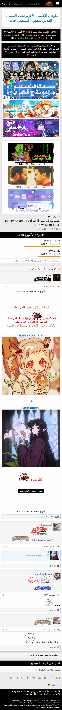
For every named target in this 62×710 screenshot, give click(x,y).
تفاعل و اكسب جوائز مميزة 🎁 (42, 31)
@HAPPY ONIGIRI (31, 335)
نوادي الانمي (25, 48)
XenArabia (27, 694)
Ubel (46, 552)
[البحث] (3, 3)
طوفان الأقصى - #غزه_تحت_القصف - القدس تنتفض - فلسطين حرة (31, 18)
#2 (3, 546)
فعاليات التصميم (48, 51)
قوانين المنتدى (21, 37)
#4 (3, 629)
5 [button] (55, 243)
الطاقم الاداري (40, 37)
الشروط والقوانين (38, 691)
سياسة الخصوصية (19, 691)
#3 (3, 595)
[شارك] (7, 286)
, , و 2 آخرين (43, 516)
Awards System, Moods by (35, 703)
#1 (3, 286)
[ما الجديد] (9, 3)
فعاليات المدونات (29, 51)
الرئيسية (41, 694)
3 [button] (55, 254)
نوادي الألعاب (40, 48)
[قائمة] (57, 3)
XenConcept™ (48, 705)
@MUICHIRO (31, 408)
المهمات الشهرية (12, 34)
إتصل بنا (54, 691)
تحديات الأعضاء (10, 48)
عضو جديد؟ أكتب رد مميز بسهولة (41, 34)
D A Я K (55, 229)
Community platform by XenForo (36, 700)
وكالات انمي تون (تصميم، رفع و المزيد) (36, 45)
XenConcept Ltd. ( (47, 707)
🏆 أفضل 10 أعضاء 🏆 (14, 31)
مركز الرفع (14, 51)
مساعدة (53, 694)
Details (56, 707)
